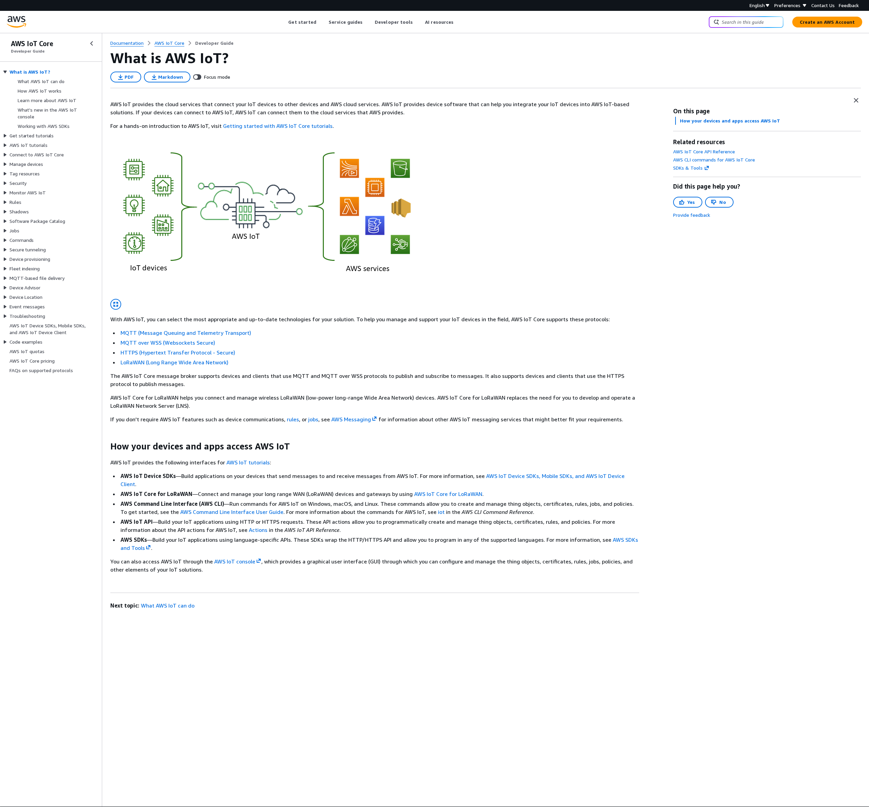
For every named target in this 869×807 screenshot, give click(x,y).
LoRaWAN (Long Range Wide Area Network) (174, 362)
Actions (258, 529)
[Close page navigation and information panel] (856, 100)
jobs (313, 419)
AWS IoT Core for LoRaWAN (448, 494)
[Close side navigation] (91, 43)
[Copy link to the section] (105, 446)
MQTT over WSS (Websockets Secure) (168, 342)
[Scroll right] (459, 22)
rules (293, 419)
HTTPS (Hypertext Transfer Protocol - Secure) (178, 352)
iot (441, 511)
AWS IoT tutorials (248, 462)
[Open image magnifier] (115, 304)
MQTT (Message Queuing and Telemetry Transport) (186, 332)
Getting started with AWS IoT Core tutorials (278, 125)
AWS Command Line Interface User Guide (231, 511)
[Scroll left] (283, 22)
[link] (214, 43)
